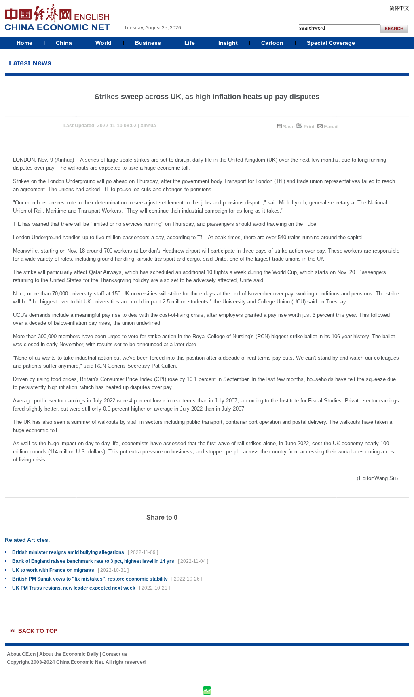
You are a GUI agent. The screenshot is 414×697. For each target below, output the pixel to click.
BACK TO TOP (37, 631)
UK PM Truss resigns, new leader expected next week (73, 588)
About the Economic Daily (69, 654)
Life (189, 43)
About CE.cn (21, 654)
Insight (228, 43)
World (103, 43)
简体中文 (399, 8)
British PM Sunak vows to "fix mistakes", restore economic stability (90, 579)
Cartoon (272, 43)
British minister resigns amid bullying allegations (68, 552)
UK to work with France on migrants (53, 570)
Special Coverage (331, 43)
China (64, 43)
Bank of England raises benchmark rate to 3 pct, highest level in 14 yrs (93, 561)
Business (148, 43)
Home (24, 43)
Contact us (114, 654)
